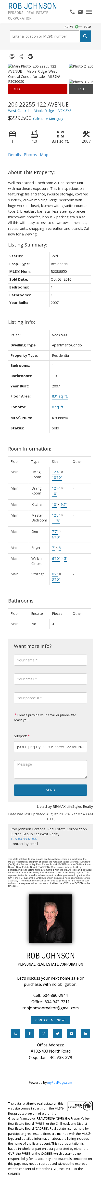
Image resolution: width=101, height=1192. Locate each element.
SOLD (87, 26)
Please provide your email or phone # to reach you (45, 717)
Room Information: (29, 448)
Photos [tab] (30, 154)
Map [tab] (44, 154)
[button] (50, 1020)
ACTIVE (69, 26)
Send (50, 789)
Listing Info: (21, 322)
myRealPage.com (59, 1082)
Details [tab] (14, 154)
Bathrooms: (21, 600)
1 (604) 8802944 (24, 838)
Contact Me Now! (50, 1020)
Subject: (20, 736)
